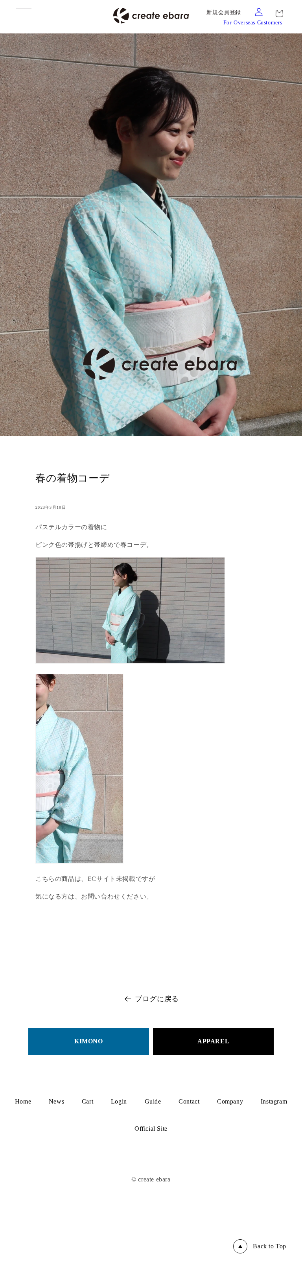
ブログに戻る (157, 999)
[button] (279, 13)
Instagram (274, 1101)
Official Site (151, 1128)
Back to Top (269, 1246)
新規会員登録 (223, 12)
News (56, 1101)
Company (230, 1101)
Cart (87, 1101)
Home (23, 1101)
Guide (153, 1101)
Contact (189, 1101)
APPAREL (213, 1041)
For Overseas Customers (252, 23)
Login (119, 1101)
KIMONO (88, 1041)
